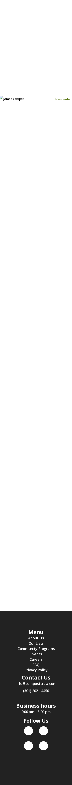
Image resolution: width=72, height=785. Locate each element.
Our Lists (36, 643)
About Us (36, 638)
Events (36, 654)
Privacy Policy (36, 670)
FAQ (35, 664)
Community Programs (36, 648)
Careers (36, 659)
